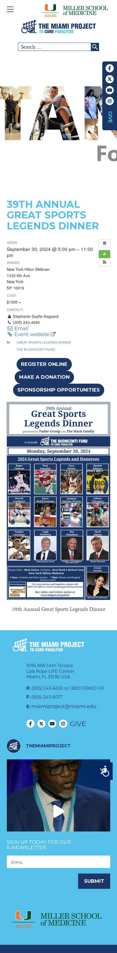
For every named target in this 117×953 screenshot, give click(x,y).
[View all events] (104, 243)
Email (21, 328)
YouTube (110, 90)
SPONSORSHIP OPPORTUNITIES (58, 390)
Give (110, 117)
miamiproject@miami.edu (63, 706)
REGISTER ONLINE (44, 364)
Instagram (110, 101)
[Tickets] (104, 254)
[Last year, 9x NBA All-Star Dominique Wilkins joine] (58, 811)
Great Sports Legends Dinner (44, 342)
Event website (32, 335)
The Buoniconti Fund (36, 349)
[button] (104, 262)
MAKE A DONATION (44, 377)
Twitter (110, 79)
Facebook (110, 68)
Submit (94, 881)
